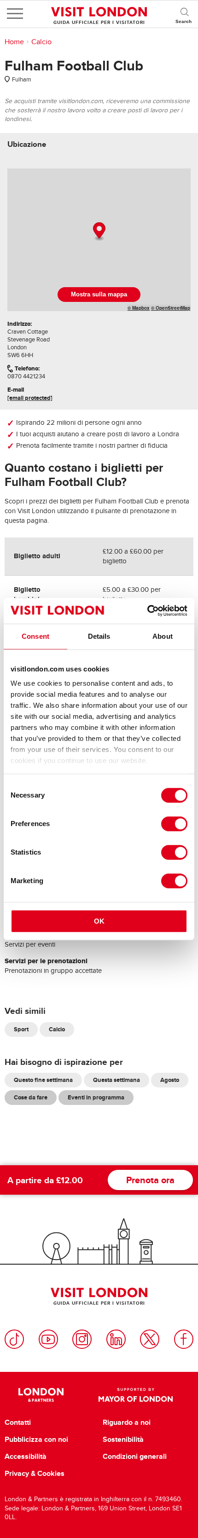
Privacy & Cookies (34, 1473)
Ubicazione (26, 144)
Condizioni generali (135, 1456)
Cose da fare (30, 1097)
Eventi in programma (96, 1097)
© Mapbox (139, 308)
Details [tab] (99, 636)
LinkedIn (116, 1339)
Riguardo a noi (127, 1422)
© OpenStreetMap (170, 308)
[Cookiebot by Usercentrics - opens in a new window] (147, 611)
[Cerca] (184, 14)
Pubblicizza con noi (36, 1439)
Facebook (183, 1339)
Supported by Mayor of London (135, 1395)
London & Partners (41, 1395)
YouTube (48, 1339)
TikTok (14, 1339)
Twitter (149, 1339)
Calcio (41, 41)
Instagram (82, 1339)
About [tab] (162, 636)
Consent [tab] (35, 636)
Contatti (18, 1422)
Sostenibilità (123, 1439)
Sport (21, 1029)
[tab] (26, 144)
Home (14, 41)
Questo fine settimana (43, 1079)
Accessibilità (26, 1456)
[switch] (174, 823)
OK (99, 921)
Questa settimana (116, 1079)
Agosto (169, 1079)
